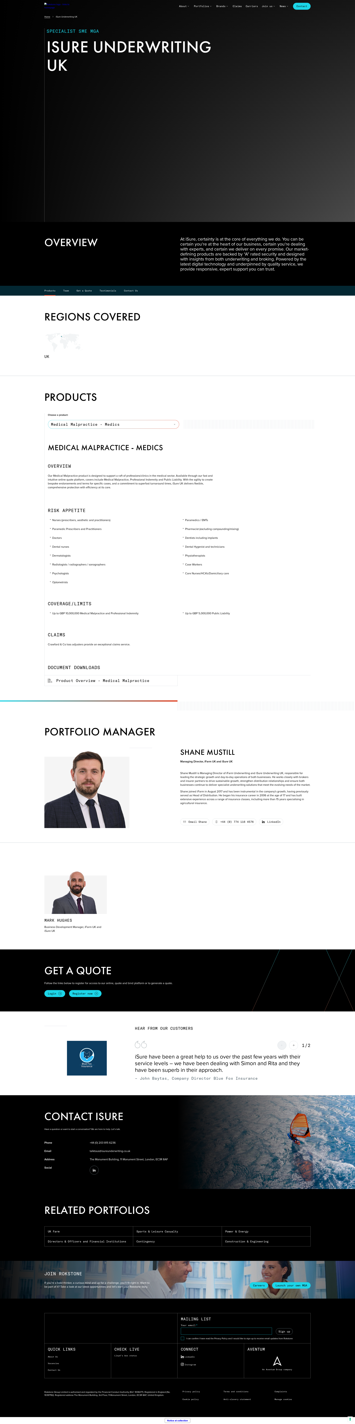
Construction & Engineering (246, 1241)
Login (52, 993)
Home (47, 16)
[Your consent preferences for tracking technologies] (350, 1419)
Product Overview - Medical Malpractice (102, 680)
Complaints (281, 1391)
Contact (301, 6)
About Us (53, 1356)
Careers (259, 1285)
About (183, 6)
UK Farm (53, 1231)
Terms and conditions (236, 1391)
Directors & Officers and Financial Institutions (87, 1241)
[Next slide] (293, 1045)
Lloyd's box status (125, 1355)
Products (49, 290)
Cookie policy (190, 1399)
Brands (220, 6)
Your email (188, 1325)
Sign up (284, 1331)
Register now (82, 993)
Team (66, 290)
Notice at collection (177, 1420)
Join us (267, 6)
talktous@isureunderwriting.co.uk (110, 1151)
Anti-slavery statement (237, 1399)
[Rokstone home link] (59, 6)
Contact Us (131, 290)
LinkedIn (190, 1357)
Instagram (190, 1364)
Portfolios (201, 6)
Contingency (145, 1241)
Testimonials (108, 290)
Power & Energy (236, 1231)
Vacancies (53, 1363)
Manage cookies (283, 1399)
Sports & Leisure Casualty (157, 1231)
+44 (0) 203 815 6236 (103, 1143)
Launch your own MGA (291, 1285)
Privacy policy (191, 1391)
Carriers (252, 6)
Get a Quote (84, 290)
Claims (237, 6)
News (283, 6)
